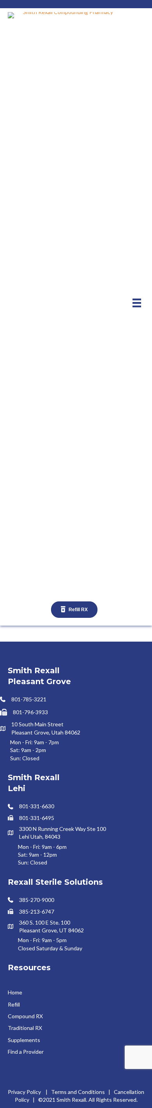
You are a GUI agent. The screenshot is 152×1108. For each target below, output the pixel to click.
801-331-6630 (36, 806)
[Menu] (137, 302)
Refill (14, 1004)
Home (15, 992)
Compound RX (25, 1016)
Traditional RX (25, 1027)
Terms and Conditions (78, 1091)
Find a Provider (26, 1051)
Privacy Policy (24, 1091)
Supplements (24, 1040)
